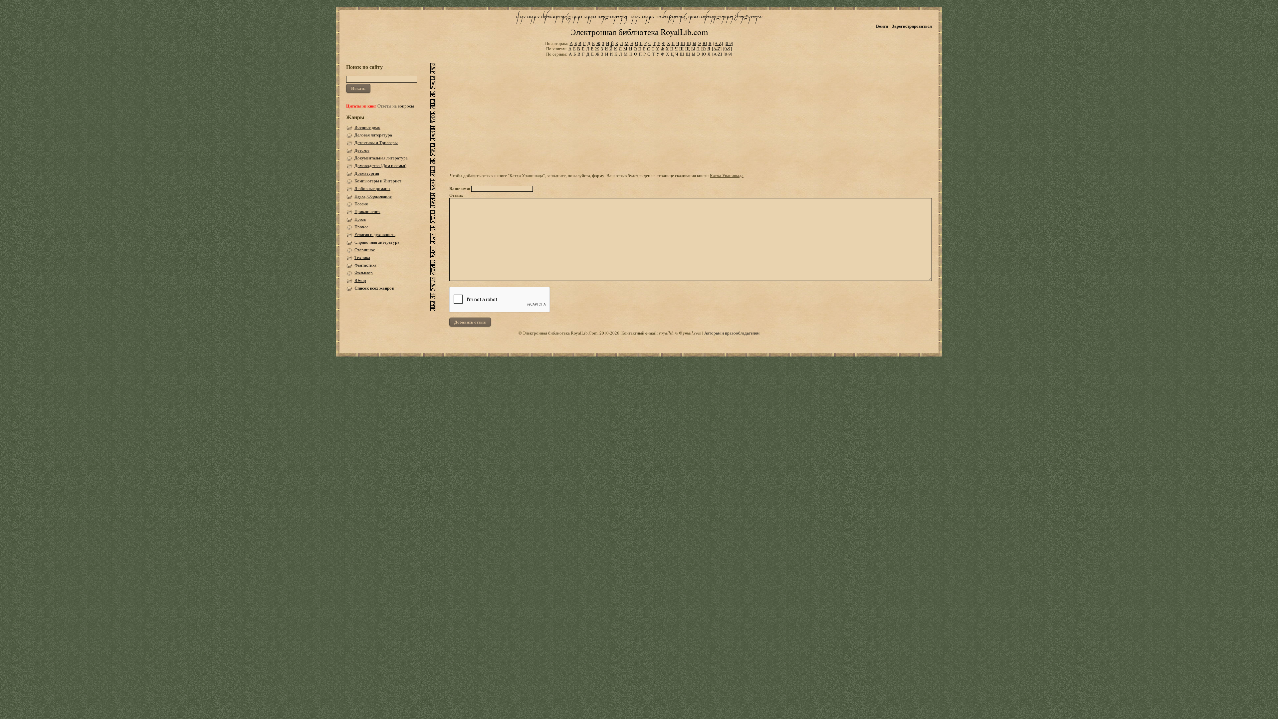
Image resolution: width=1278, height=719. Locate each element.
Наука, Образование (373, 196)
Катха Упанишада (727, 175)
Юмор (360, 280)
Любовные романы (372, 188)
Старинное (364, 250)
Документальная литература (381, 158)
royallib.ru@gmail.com (680, 333)
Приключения (367, 211)
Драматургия (366, 173)
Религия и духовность (374, 234)
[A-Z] (718, 43)
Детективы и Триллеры (376, 142)
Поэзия (361, 204)
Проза (360, 219)
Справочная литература (376, 242)
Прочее (361, 227)
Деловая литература (373, 135)
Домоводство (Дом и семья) (380, 165)
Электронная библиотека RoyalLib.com (639, 31)
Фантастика (365, 265)
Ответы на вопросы (395, 106)
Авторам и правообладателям (731, 333)
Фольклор (363, 273)
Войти (882, 26)
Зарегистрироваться (912, 26)
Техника (362, 257)
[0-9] (729, 43)
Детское (361, 150)
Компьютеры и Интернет (377, 181)
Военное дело (367, 127)
